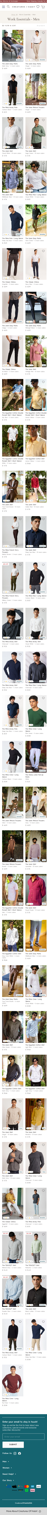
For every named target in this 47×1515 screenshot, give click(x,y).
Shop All (14, 15)
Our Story (7, 1481)
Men (5, 1462)
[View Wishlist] (38, 7)
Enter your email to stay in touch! (20, 1422)
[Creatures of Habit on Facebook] (19, 1453)
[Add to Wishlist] (20, 32)
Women (6, 1468)
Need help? (8, 1474)
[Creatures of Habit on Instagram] (15, 1453)
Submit (13, 1445)
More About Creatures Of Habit (22, 1511)
